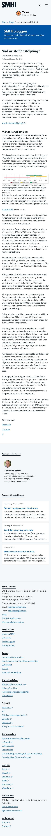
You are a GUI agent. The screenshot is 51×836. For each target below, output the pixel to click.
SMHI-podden (8, 645)
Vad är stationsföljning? (13, 123)
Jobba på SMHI (8, 634)
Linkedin (18, 718)
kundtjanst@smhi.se (17, 607)
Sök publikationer (10, 806)
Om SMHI (6, 637)
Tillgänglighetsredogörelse (14, 684)
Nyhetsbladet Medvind (12, 810)
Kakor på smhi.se (9, 688)
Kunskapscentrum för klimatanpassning (20, 661)
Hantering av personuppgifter (15, 692)
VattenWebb (7, 749)
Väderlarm (19, 788)
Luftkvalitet (7, 664)
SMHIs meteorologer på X (25, 715)
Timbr (17, 780)
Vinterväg (19, 784)
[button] (39, 5)
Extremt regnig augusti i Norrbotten (21, 508)
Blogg (11, 22)
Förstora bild (7, 209)
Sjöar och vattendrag (11, 672)
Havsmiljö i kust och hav (12, 657)
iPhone (18, 822)
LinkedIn (8, 429)
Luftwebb (19, 742)
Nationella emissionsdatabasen (16, 738)
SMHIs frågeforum (23, 618)
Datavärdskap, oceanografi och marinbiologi (22, 753)
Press (4, 614)
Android (18, 826)
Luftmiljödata (8, 746)
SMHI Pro (19, 776)
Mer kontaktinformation (13, 622)
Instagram (19, 722)
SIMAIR (5, 668)
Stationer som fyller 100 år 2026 (19, 551)
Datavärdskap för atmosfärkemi (16, 757)
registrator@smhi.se (17, 610)
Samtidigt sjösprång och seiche (18, 530)
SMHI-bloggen (8, 641)
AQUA (17, 769)
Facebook (8, 424)
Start (4, 22)
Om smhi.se (7, 695)
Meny (46, 7)
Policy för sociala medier (13, 726)
